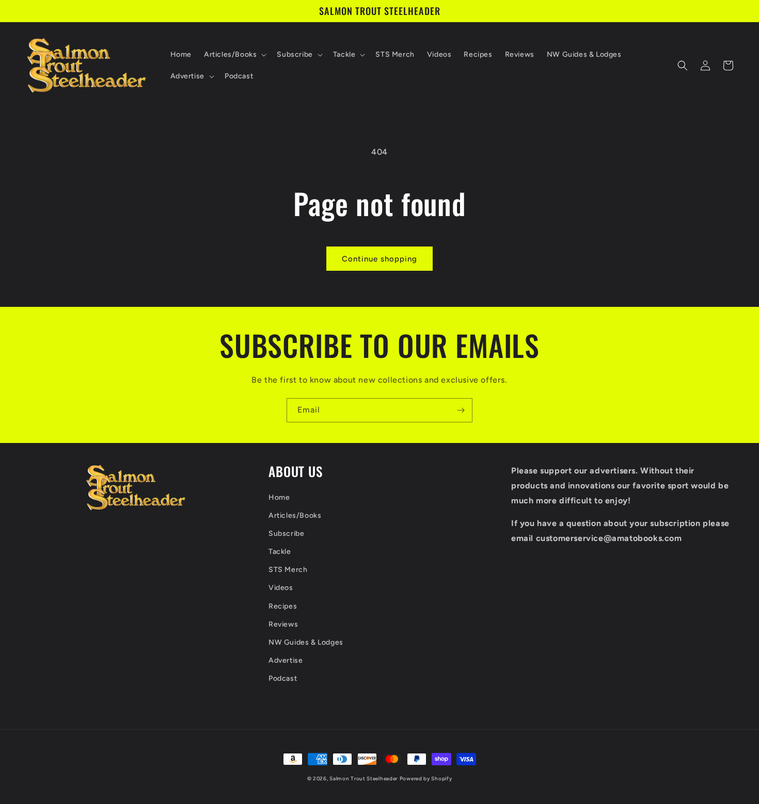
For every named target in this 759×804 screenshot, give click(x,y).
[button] (234, 54)
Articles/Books (294, 515)
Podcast (282, 678)
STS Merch (287, 569)
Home (279, 497)
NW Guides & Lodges (305, 642)
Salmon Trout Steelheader (363, 778)
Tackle (279, 551)
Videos (280, 587)
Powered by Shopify (426, 778)
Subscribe (286, 533)
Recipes (282, 606)
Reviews (283, 624)
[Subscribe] (460, 410)
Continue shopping (379, 259)
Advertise (285, 660)
